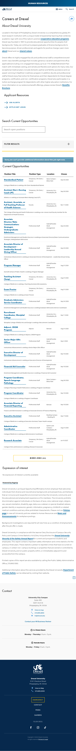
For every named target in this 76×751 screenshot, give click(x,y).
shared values (26, 51)
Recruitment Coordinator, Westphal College (14, 315)
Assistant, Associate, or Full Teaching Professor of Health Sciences (14, 205)
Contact (38, 705)
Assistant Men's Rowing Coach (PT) (15, 191)
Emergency (38, 700)
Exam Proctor (10, 289)
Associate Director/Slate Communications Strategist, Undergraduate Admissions (11, 226)
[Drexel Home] (7, 9)
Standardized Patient (13, 179)
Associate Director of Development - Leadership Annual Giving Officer (13, 248)
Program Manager (12, 265)
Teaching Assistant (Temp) (12, 278)
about (4, 51)
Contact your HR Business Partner (38, 622)
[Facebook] (31, 727)
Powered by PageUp (10, 483)
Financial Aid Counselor (14, 366)
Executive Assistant (12, 416)
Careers (38, 715)
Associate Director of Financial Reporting (13, 404)
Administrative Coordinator (10, 427)
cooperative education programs (55, 39)
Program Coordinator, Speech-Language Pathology (14, 380)
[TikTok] (45, 727)
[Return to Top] (74, 577)
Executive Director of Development (13, 353)
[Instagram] (38, 727)
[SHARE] (71, 19)
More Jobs (37, 458)
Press (38, 710)
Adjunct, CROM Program (11, 328)
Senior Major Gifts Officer (12, 341)
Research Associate (13, 440)
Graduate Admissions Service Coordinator (14, 301)
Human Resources (38, 3)
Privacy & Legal (43, 739)
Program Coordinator (14, 393)
